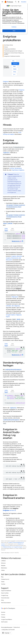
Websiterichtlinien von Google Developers (12, 547)
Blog (2, 577)
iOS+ (13, 61)
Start (14, 30)
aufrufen (8, 510)
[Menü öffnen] (2, 2)
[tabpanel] (14, 237)
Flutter (15, 69)
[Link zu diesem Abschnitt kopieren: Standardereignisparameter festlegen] (14, 366)
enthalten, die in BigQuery (13, 306)
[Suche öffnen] (16, 2)
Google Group (4, 595)
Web (14, 66)
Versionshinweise (5, 597)
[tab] (6, 229)
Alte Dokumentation (6, 602)
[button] (6, 229)
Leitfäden (3, 560)
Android (15, 63)
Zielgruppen (14, 297)
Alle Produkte (4, 622)
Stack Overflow (5, 593)
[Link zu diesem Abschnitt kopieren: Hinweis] (12, 125)
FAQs (2, 600)
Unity (14, 71)
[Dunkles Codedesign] (21, 232)
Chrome (3, 614)
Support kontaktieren (6, 590)
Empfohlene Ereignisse (18, 170)
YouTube (3, 584)
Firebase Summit (5, 579)
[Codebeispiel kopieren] (24, 232)
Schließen (14, 27)
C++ (14, 74)
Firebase (3, 617)
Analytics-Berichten (16, 256)
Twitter (2, 581)
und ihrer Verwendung (15, 168)
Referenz (3, 563)
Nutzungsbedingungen (6, 627)
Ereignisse (6, 81)
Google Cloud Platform (6, 619)
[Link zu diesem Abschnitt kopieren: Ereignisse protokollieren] (19, 143)
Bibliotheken (4, 568)
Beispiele (3, 565)
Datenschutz (17, 627)
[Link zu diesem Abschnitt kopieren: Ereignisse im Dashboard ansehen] (4, 501)
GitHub (3, 570)
